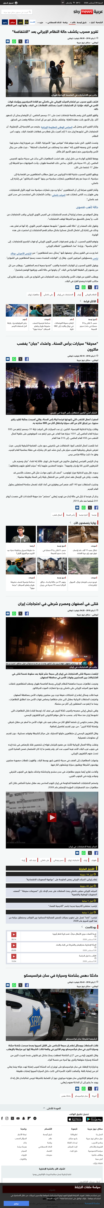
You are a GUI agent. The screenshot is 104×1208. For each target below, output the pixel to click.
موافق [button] (16, 1203)
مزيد (41, 22)
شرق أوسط (81, 22)
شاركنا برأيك (98, 1163)
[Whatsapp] (14, 41)
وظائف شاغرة (97, 1154)
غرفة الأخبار (22, 1134)
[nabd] (35, 1118)
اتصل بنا (99, 1134)
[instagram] (6, 1118)
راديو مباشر (73, 1138)
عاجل (20, 22)
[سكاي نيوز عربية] (88, 12)
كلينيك (24, 1154)
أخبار (93, 22)
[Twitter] (20, 41)
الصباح (24, 1150)
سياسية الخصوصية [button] (92, 1203)
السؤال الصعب (21, 1138)
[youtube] (18, 1118)
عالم (74, 22)
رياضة (65, 22)
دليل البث (73, 1150)
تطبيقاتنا (74, 1134)
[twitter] (12, 1118)
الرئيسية (99, 22)
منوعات (49, 1154)
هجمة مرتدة (22, 1146)
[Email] (8, 41)
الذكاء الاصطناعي (54, 22)
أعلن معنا (99, 1158)
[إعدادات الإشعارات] (27, 22)
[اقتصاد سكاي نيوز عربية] (33, 22)
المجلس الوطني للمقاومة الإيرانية (56, 127)
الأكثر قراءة (90, 301)
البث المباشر (72, 1146)
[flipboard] (29, 1118)
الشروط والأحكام (96, 1146)
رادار (25, 1142)
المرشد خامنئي (58, 195)
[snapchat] (23, 1118)
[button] (12, 22)
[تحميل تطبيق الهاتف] (85, 1119)
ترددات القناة (72, 1142)
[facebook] (2, 1118)
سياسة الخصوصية (95, 1150)
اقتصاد (49, 1150)
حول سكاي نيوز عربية (94, 1138)
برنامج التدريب (97, 1142)
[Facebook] (27, 41)
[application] (52, 818)
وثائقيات (23, 1158)
